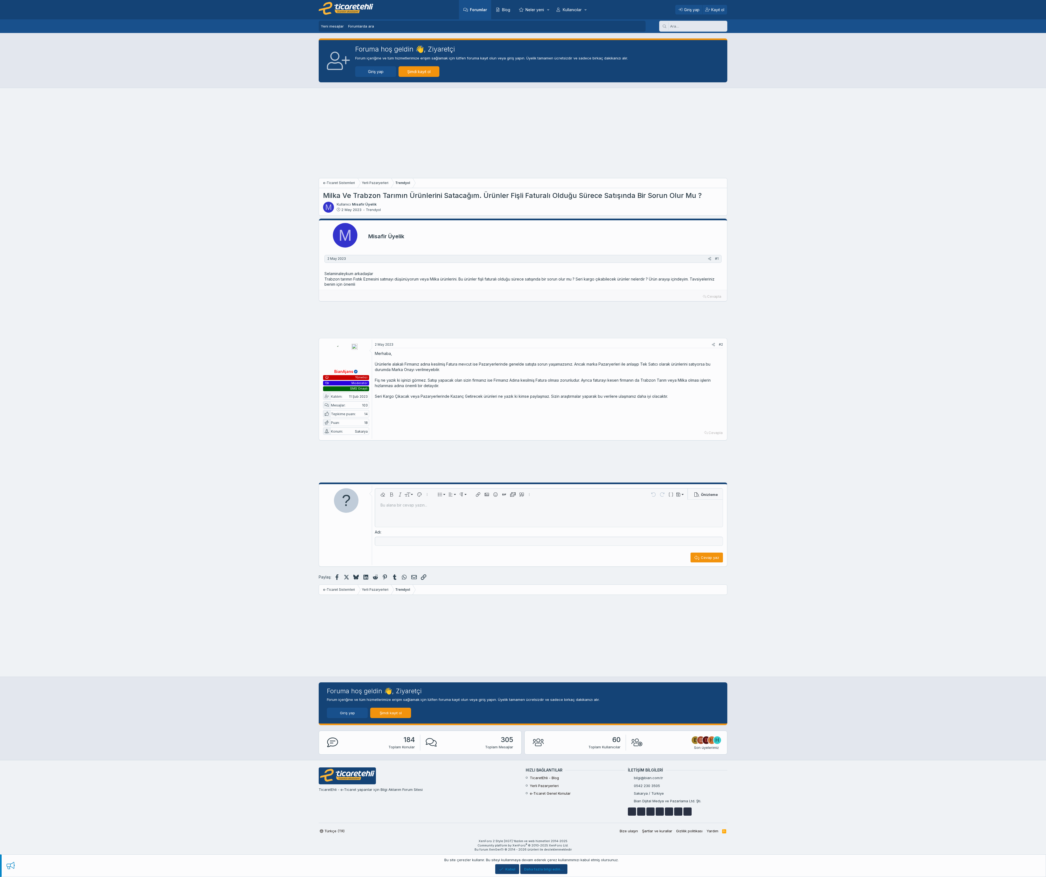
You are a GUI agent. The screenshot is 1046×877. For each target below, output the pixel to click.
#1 (717, 259)
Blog (506, 9)
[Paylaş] (709, 259)
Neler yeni (534, 9)
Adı (378, 532)
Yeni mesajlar (332, 26)
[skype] (669, 811)
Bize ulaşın (629, 831)
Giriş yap (376, 71)
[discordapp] (687, 811)
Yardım (712, 831)
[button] (548, 9)
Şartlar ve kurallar (657, 831)
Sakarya (361, 431)
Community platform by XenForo (523, 845)
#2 (721, 344)
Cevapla (714, 296)
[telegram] (660, 811)
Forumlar (478, 9)
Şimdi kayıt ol (419, 71)
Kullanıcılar (572, 9)
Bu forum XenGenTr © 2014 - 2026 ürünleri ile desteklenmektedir (523, 849)
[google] (650, 811)
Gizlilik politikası (689, 831)
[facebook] (632, 811)
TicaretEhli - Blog (544, 778)
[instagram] (678, 811)
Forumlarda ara (361, 26)
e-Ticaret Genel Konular (550, 793)
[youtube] (641, 811)
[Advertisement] (523, 134)
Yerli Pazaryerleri (544, 785)
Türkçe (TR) (334, 831)
